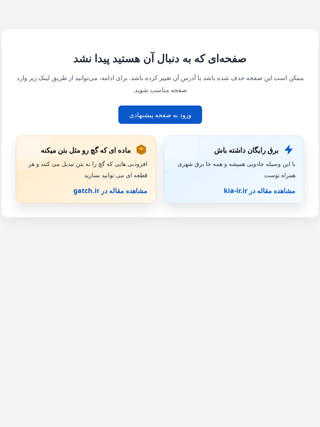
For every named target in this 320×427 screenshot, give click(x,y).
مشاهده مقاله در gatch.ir (110, 190)
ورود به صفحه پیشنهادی (160, 115)
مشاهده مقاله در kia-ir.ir (259, 190)
